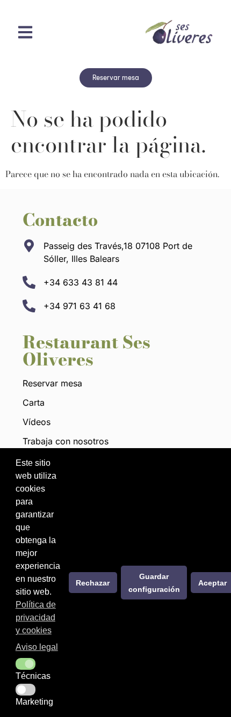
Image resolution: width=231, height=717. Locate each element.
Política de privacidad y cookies (36, 617)
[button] (25, 664)
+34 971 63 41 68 (80, 306)
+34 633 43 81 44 (81, 282)
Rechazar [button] (93, 583)
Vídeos (36, 421)
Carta (34, 402)
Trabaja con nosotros (66, 441)
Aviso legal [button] (37, 647)
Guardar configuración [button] (154, 583)
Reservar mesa (52, 383)
